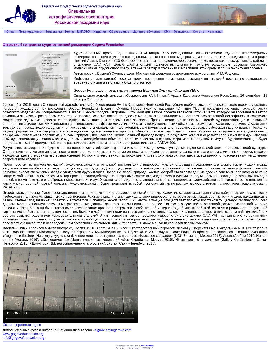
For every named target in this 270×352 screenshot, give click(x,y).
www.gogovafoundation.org (23, 334)
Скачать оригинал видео (22, 325)
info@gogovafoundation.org (23, 338)
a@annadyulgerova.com (113, 330)
